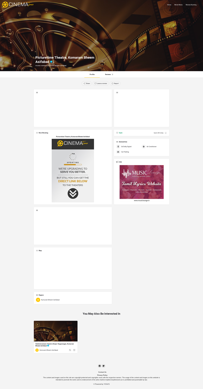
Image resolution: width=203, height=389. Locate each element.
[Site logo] (18, 4)
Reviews (109, 74)
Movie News (178, 5)
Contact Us (102, 372)
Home (169, 5)
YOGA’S (107, 384)
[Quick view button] (70, 350)
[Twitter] (103, 366)
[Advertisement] (73, 110)
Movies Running (191, 5)
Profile (92, 74)
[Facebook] (99, 366)
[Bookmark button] (74, 350)
